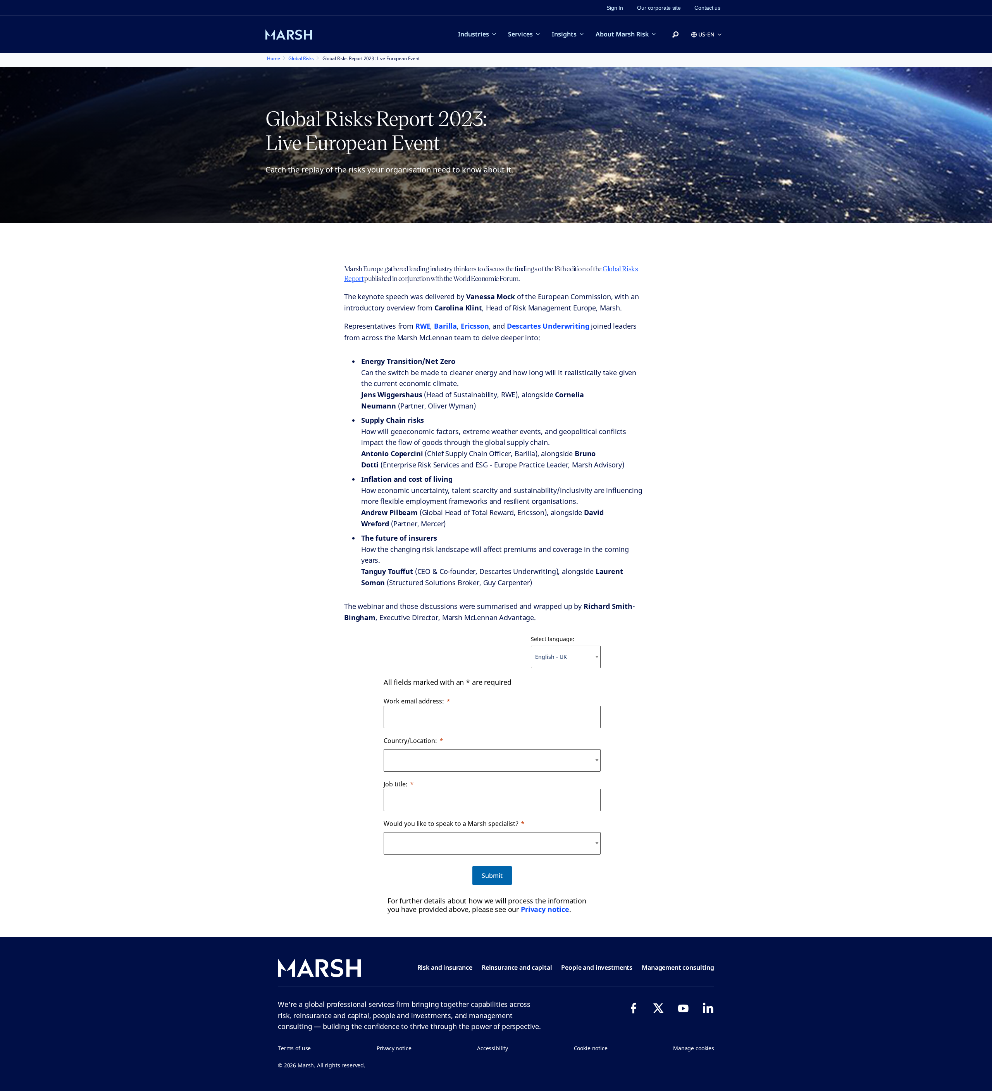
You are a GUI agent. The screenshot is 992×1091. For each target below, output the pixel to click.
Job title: (396, 784)
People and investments (596, 967)
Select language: (552, 639)
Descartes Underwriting (548, 326)
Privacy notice (545, 909)
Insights (564, 34)
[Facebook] (633, 1008)
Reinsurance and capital (517, 967)
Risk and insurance (444, 967)
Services (520, 34)
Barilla (445, 326)
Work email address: (414, 701)
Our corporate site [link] (658, 8)
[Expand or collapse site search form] (675, 35)
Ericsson (475, 326)
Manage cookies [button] (693, 1048)
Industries (473, 34)
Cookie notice (591, 1048)
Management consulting (678, 967)
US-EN (706, 34)
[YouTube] (683, 1008)
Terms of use (294, 1048)
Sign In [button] (614, 8)
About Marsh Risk (622, 34)
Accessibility (492, 1048)
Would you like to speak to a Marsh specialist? (451, 823)
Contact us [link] (707, 8)
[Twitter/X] (658, 1008)
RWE (423, 326)
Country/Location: (410, 740)
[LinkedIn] (708, 1008)
